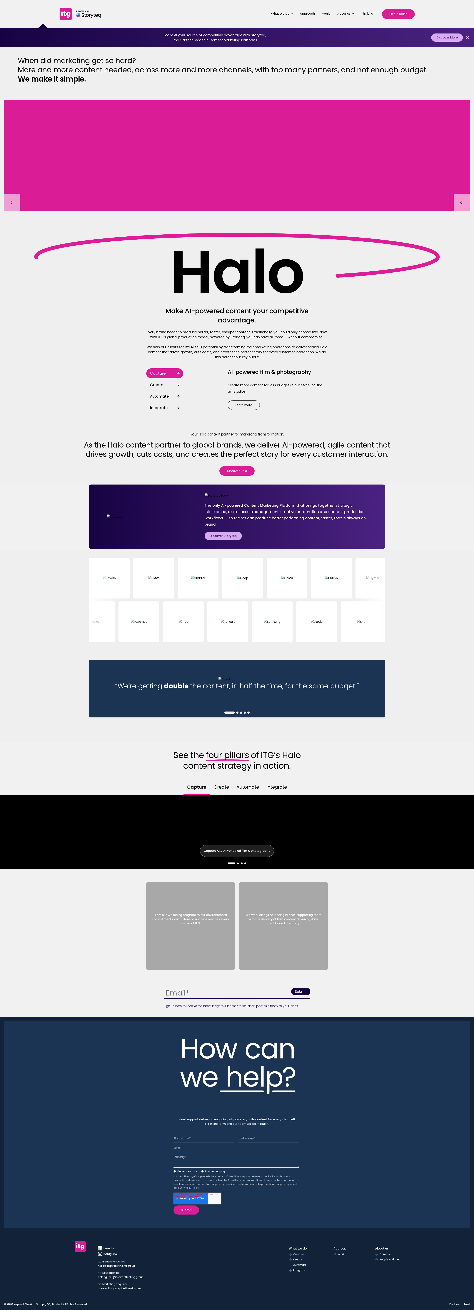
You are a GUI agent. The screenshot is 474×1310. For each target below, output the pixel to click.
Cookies (454, 1304)
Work (326, 13)
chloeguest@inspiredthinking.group (120, 1277)
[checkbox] (236, 1172)
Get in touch (398, 14)
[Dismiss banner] (467, 37)
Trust (467, 1304)
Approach (307, 13)
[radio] (185, 1172)
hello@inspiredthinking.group (116, 1266)
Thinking (367, 13)
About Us (344, 13)
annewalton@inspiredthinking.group (121, 1288)
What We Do (280, 13)
